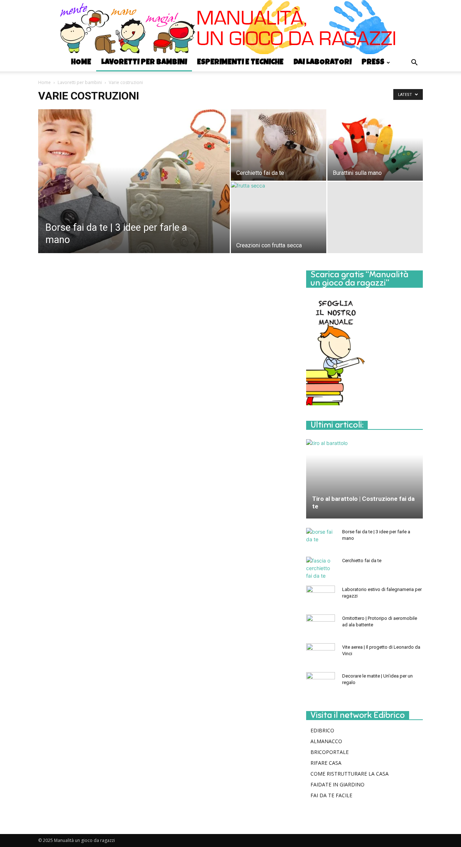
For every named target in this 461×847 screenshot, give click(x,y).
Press (373, 62)
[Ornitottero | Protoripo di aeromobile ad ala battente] (320, 625)
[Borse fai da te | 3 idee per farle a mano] (134, 192)
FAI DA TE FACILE (331, 795)
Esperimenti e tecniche (240, 62)
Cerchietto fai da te (361, 560)
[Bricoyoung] (230, 27)
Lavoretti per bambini (144, 62)
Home (81, 62)
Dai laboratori (323, 62)
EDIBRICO (322, 730)
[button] (414, 63)
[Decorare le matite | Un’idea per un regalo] (320, 683)
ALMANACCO (326, 741)
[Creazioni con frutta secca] (278, 217)
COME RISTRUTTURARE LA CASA (349, 773)
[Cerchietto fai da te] (278, 145)
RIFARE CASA (325, 762)
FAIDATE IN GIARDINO (337, 784)
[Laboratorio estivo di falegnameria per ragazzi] (320, 596)
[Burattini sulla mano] (375, 145)
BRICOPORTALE (329, 752)
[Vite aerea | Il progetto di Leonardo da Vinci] (320, 654)
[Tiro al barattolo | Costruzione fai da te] (364, 479)
